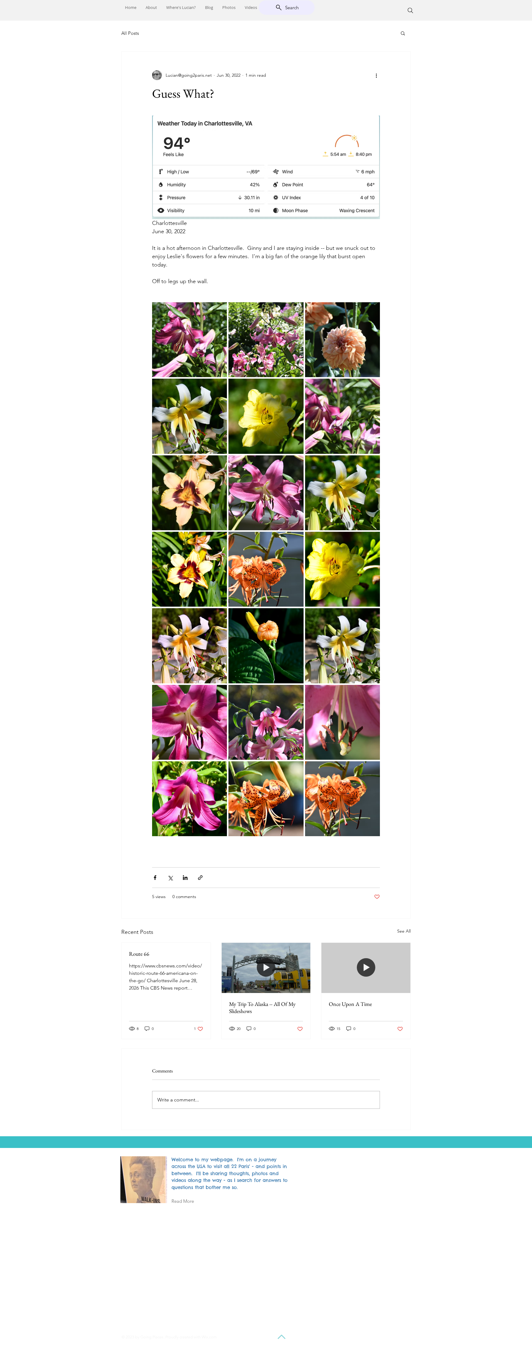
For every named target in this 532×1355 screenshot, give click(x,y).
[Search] (410, 10)
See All (404, 931)
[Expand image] (189, 339)
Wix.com (209, 1337)
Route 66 (139, 953)
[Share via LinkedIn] (185, 878)
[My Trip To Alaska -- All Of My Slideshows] (266, 968)
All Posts (130, 33)
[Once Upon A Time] (365, 968)
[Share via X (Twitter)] (170, 878)
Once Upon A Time (350, 1003)
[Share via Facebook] (155, 878)
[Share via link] (200, 878)
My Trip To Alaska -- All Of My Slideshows (262, 1007)
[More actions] (376, 75)
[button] (403, 33)
